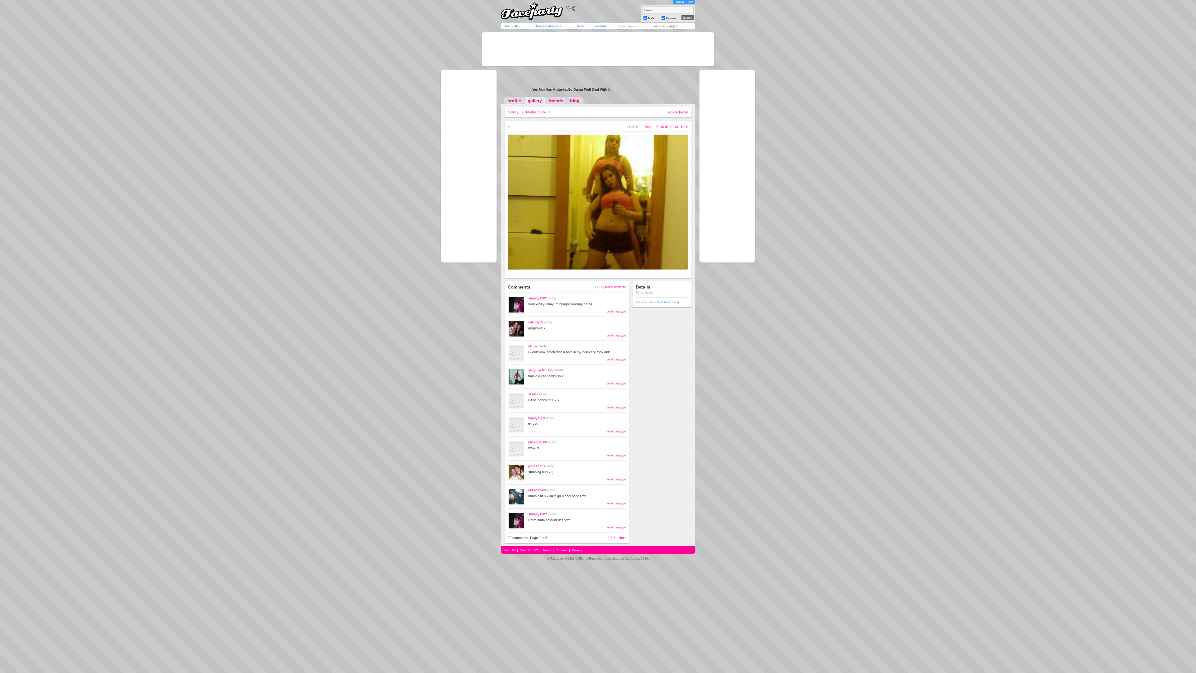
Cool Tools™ (628, 26)
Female (600, 26)
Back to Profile (677, 112)
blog (575, 100)
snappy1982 (537, 298)
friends (555, 100)
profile (514, 100)
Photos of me (536, 112)
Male (580, 26)
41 (667, 127)
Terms (547, 550)
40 (662, 127)
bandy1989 (536, 418)
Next (684, 127)
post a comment (615, 287)
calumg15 (535, 322)
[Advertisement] (598, 49)
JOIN (691, 2)
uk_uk (533, 346)
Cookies (561, 550)
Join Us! (509, 550)
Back (649, 127)
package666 (537, 442)
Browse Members (548, 26)
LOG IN (680, 2)
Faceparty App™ (665, 26)
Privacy (577, 550)
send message (616, 311)
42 (671, 127)
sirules (533, 394)
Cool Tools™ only (668, 302)
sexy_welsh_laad (541, 370)
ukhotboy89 (537, 490)
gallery (535, 100)
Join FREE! (512, 26)
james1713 (536, 466)
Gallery (513, 112)
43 (676, 127)
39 (657, 127)
